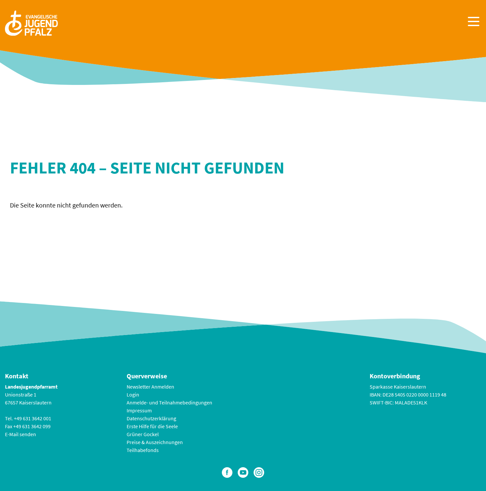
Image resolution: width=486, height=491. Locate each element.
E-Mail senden (20, 434)
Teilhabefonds (143, 450)
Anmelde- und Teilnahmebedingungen (169, 402)
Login (133, 394)
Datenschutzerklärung (151, 418)
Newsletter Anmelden (150, 386)
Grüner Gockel (143, 434)
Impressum (139, 410)
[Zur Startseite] (31, 22)
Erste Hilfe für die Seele (152, 426)
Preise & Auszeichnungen (155, 442)
